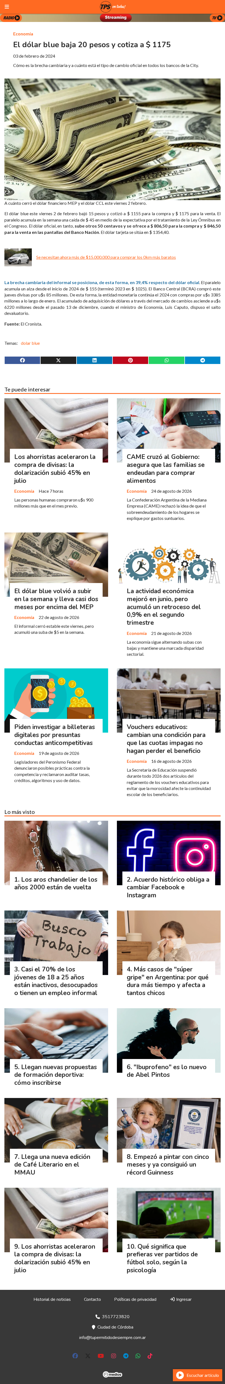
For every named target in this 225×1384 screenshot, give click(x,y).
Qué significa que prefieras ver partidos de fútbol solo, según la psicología (162, 1258)
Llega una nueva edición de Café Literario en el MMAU (52, 1165)
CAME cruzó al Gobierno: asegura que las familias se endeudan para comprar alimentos (166, 469)
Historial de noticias (52, 1299)
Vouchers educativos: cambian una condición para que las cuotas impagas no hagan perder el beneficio (166, 739)
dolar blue (30, 343)
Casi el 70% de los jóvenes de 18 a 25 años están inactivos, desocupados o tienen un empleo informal (56, 981)
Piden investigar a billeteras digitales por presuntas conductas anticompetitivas (54, 735)
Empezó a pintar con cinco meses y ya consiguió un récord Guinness (168, 1165)
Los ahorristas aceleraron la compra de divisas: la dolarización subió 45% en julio (54, 469)
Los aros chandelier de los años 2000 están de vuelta (55, 883)
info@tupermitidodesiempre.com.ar (112, 1338)
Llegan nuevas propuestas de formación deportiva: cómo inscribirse (55, 1075)
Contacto (92, 1299)
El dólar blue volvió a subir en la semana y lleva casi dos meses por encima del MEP (56, 599)
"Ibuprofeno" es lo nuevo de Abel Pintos (167, 1071)
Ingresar (183, 1299)
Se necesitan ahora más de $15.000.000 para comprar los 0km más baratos (106, 257)
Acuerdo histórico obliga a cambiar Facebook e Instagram (168, 887)
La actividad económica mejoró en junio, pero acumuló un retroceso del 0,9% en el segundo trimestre (164, 607)
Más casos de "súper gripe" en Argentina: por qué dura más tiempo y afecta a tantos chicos (168, 981)
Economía (23, 33)
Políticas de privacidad (135, 1299)
